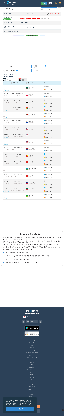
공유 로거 (59, 9)
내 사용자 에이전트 (32, 355)
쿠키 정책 (26, 404)
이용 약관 (32, 391)
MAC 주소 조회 (32, 367)
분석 (24, 79)
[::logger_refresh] (59, 70)
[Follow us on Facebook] (23, 321)
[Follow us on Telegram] (32, 321)
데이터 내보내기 (48, 9)
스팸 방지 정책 (32, 394)
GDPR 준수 (32, 396)
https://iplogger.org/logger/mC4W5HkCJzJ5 (32, 27)
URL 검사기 (32, 350)
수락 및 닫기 (20, 409)
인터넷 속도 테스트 (32, 369)
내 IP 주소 (32, 362)
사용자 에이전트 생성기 (32, 377)
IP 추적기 (32, 364)
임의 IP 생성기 (32, 374)
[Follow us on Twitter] (28, 321)
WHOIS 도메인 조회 (32, 357)
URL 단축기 (32, 340)
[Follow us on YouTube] (40, 321)
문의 (32, 384)
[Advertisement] (32, 48)
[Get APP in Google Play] (32, 328)
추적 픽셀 (32, 347)
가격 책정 (44, 3)
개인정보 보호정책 (32, 389)
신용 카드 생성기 (32, 372)
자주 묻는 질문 (32, 379)
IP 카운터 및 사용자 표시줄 (32, 352)
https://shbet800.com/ (26, 14)
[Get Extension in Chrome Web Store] (32, 333)
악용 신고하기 (32, 386)
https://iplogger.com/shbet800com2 (30, 18)
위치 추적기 (32, 342)
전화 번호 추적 (32, 345)
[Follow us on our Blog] (36, 321)
